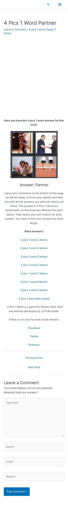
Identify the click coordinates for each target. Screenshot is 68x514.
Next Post (34, 367)
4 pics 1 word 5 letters (34, 256)
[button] (48, 4)
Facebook (34, 328)
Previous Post (34, 357)
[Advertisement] (34, 83)
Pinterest (34, 344)
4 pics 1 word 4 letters (34, 248)
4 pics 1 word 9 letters (34, 290)
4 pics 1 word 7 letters (34, 273)
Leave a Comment (15, 29)
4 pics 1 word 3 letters (34, 239)
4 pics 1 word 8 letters (34, 281)
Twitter (34, 336)
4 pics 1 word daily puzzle (34, 298)
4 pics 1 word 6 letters (34, 264)
